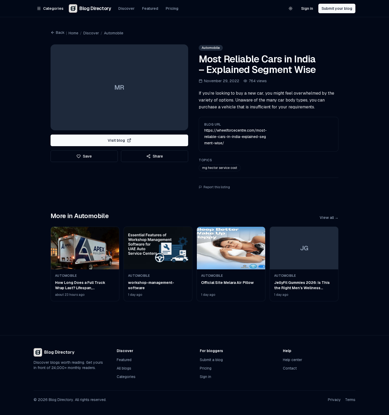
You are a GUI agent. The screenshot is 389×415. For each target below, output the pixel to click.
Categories (126, 376)
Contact (290, 368)
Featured (150, 8)
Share (158, 156)
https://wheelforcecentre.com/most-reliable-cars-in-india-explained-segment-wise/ (235, 136)
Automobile (113, 33)
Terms (350, 399)
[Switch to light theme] (290, 8)
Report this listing (216, 187)
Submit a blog (211, 359)
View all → (329, 217)
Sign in (307, 8)
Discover (126, 8)
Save (87, 156)
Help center (292, 359)
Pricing (172, 8)
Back (60, 32)
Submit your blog (337, 8)
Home (73, 33)
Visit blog (116, 140)
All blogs (124, 368)
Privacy (334, 399)
